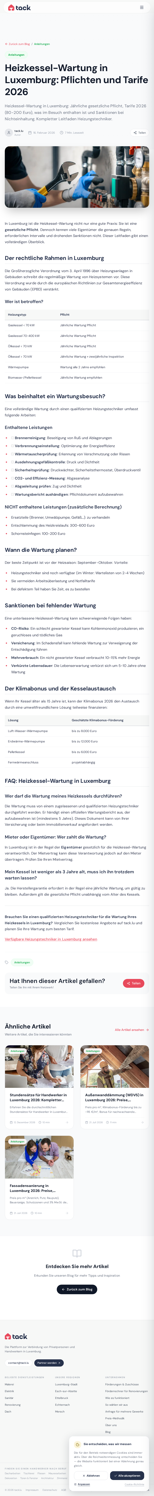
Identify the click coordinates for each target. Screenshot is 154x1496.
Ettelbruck (61, 1398)
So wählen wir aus (116, 1404)
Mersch (60, 1411)
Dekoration (11, 1478)
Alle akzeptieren (129, 1475)
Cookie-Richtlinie (134, 1484)
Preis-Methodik (115, 1418)
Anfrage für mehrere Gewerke (124, 1411)
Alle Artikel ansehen (129, 1030)
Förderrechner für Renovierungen (126, 1391)
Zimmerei (62, 1478)
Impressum (32, 1490)
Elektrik (9, 1391)
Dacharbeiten (12, 1473)
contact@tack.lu (18, 1363)
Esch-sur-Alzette (66, 1391)
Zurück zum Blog (19, 44)
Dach (8, 1411)
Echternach (62, 1404)
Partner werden (47, 1363)
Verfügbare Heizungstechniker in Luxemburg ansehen (51, 939)
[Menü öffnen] (142, 7)
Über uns (111, 1425)
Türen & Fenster (29, 1478)
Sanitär (9, 1398)
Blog (108, 1432)
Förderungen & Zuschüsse (122, 1384)
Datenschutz (50, 1490)
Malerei (9, 1384)
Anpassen (84, 1484)
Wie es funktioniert (117, 1398)
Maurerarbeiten (57, 1473)
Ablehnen (93, 1475)
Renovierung (13, 1404)
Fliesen (41, 1473)
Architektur (47, 1478)
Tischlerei (28, 1473)
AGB (63, 1490)
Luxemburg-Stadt (66, 1384)
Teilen (136, 983)
